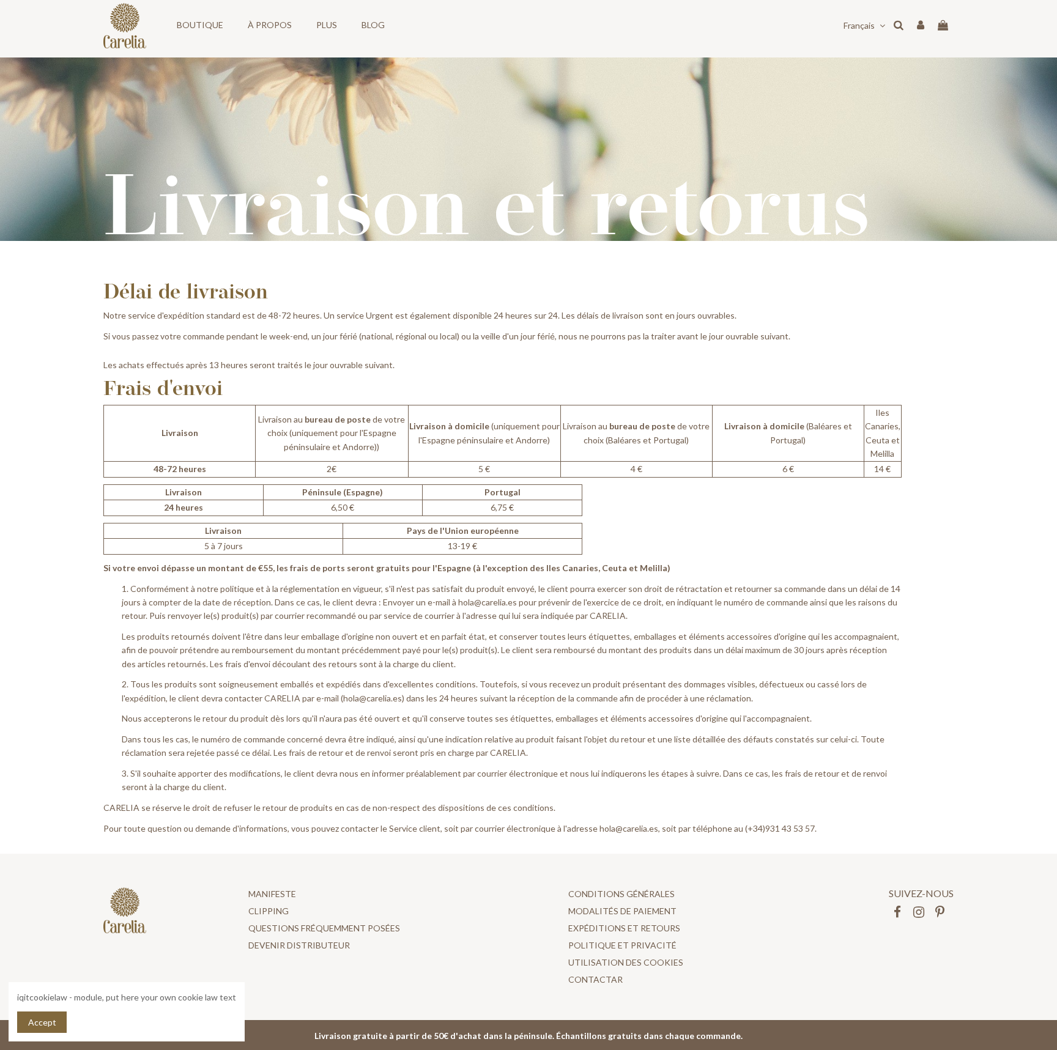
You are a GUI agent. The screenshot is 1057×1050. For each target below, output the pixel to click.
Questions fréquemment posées (324, 928)
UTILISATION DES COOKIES (625, 962)
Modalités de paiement (622, 911)
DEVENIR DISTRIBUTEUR (299, 945)
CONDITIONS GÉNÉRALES (621, 894)
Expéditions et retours (624, 928)
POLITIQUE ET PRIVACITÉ (622, 945)
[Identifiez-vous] (920, 25)
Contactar (595, 979)
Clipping (268, 911)
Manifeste (272, 894)
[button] (200, 25)
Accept (42, 1022)
